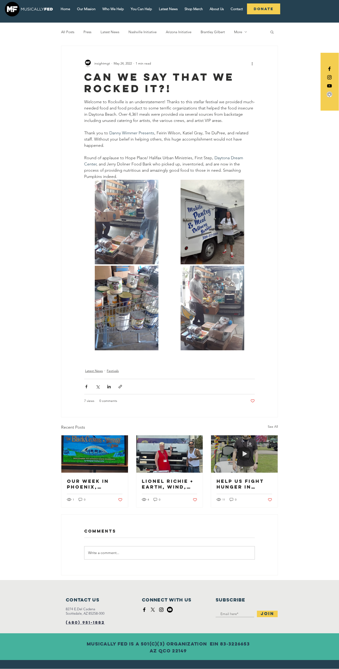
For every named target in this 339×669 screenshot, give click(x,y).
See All (273, 426)
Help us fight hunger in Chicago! (240, 484)
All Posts (67, 32)
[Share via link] (120, 386)
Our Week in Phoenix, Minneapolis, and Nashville (92, 484)
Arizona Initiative (178, 32)
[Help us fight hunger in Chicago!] (244, 454)
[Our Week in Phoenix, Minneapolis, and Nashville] (94, 454)
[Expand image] (126, 222)
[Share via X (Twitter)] (97, 386)
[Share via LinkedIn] (109, 386)
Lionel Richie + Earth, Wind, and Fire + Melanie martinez (167, 484)
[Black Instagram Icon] (329, 77)
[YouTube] (329, 86)
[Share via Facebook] (86, 386)
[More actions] (252, 63)
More (238, 32)
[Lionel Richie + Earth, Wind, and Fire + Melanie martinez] (169, 454)
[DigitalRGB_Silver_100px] (329, 94)
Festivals (113, 371)
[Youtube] (170, 610)
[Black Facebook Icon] (329, 69)
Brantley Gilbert (213, 32)
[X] (153, 610)
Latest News (110, 32)
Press (87, 32)
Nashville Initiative (142, 32)
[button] (272, 32)
